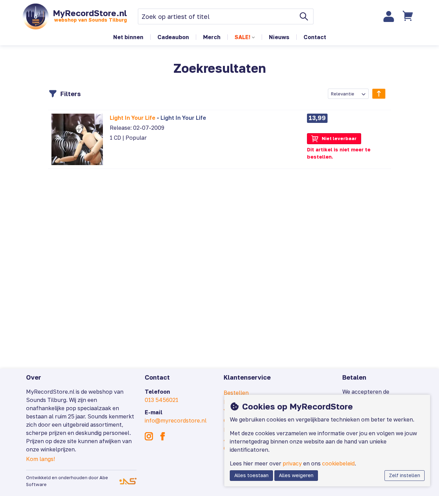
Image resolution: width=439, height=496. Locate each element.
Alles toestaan (251, 475)
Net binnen (128, 37)
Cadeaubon (173, 37)
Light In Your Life (132, 117)
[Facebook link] (162, 436)
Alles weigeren (296, 475)
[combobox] (348, 94)
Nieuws (279, 37)
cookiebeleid (338, 463)
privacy (292, 463)
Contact (315, 37)
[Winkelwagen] (408, 16)
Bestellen (236, 392)
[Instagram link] (149, 436)
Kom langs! (40, 458)
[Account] (388, 16)
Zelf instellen (404, 475)
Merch (212, 37)
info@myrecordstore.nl (175, 420)
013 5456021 (161, 399)
